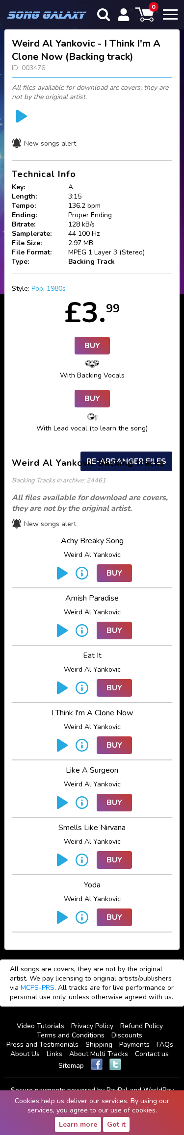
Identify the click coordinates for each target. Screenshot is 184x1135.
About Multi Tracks (98, 1054)
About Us (25, 1054)
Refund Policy (141, 1026)
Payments (134, 1044)
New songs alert (50, 143)
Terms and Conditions (71, 1035)
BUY (92, 345)
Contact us (152, 1054)
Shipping (98, 1044)
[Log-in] (123, 15)
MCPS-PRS (37, 987)
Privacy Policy (92, 1026)
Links (54, 1054)
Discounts (126, 1035)
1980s (56, 288)
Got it (116, 1124)
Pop (37, 288)
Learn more (78, 1124)
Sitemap (71, 1065)
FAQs (165, 1044)
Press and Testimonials (42, 1044)
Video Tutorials (40, 1026)
